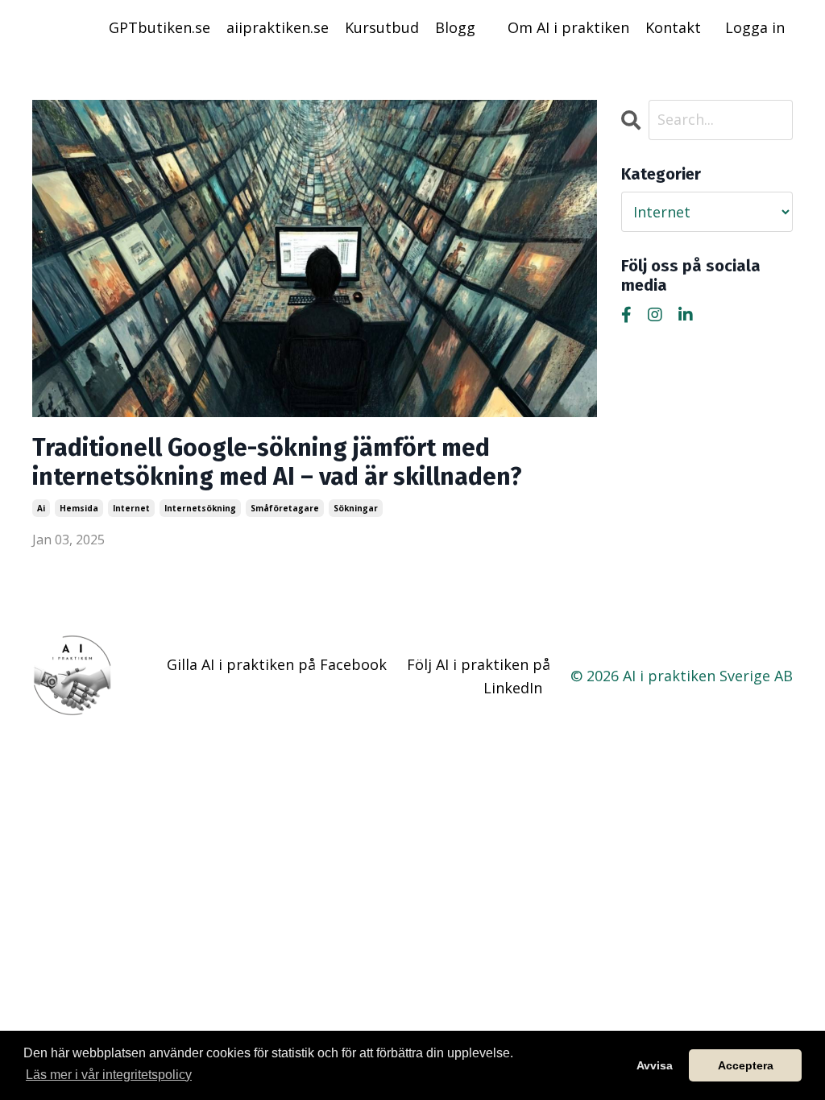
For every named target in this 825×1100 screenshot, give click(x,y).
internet (131, 508)
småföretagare (285, 508)
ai (41, 508)
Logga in (755, 27)
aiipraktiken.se (277, 27)
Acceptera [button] (745, 1065)
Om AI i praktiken (568, 27)
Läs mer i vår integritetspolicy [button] (109, 1074)
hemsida (79, 508)
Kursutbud (382, 27)
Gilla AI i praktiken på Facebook (277, 664)
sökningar (356, 508)
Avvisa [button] (654, 1065)
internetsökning (200, 508)
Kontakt (673, 27)
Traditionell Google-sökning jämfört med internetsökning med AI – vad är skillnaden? (277, 462)
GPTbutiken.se (159, 27)
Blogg (455, 27)
